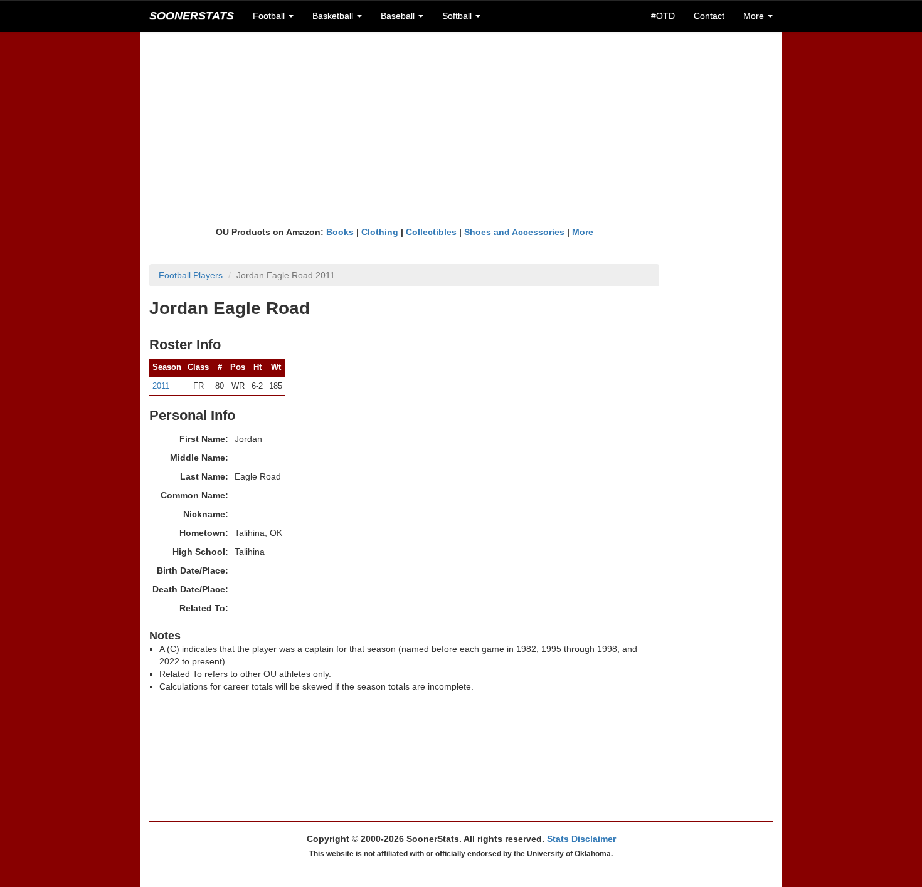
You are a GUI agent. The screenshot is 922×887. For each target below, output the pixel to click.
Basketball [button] (334, 16)
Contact (709, 16)
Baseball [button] (399, 16)
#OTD (663, 16)
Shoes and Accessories (514, 232)
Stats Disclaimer (581, 839)
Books (340, 232)
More (582, 232)
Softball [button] (458, 16)
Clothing (379, 232)
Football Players (191, 275)
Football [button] (270, 16)
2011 (160, 386)
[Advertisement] (461, 128)
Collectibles (431, 232)
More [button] (754, 16)
